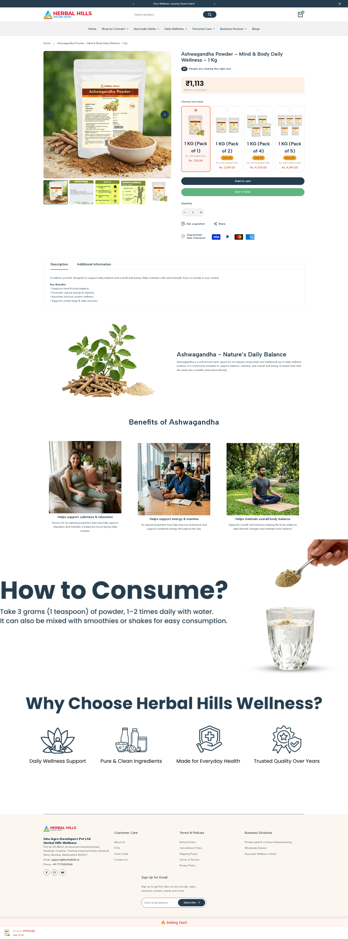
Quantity (186, 203)
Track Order (121, 853)
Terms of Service (189, 859)
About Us (119, 842)
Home (47, 43)
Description (59, 264)
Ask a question (195, 223)
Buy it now (242, 192)
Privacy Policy (187, 865)
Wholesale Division (256, 848)
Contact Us (121, 859)
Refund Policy (187, 842)
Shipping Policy (188, 853)
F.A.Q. (117, 848)
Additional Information (94, 264)
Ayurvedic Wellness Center (260, 853)
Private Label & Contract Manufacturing (268, 842)
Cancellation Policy (190, 848)
